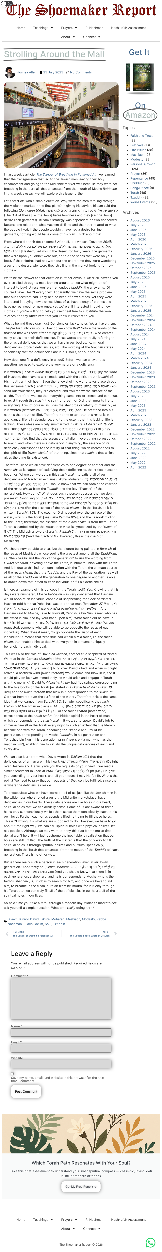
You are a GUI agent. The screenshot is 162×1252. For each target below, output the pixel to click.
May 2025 (138, 292)
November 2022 (142, 434)
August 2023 (140, 391)
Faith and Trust (141, 136)
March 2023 (139, 415)
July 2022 (137, 453)
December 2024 (142, 315)
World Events (140, 202)
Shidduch (137, 183)
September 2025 (143, 273)
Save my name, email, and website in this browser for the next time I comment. (57, 1079)
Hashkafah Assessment (128, 28)
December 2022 (142, 429)
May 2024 (138, 349)
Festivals (136, 145)
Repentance (139, 178)
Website (17, 1058)
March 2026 (139, 244)
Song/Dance (139, 188)
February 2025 (141, 306)
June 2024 (138, 344)
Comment (19, 975)
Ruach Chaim (33, 924)
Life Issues (138, 150)
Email (16, 1042)
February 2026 (141, 249)
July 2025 (137, 282)
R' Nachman (94, 28)
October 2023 (141, 382)
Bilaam (13, 919)
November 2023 (142, 377)
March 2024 (139, 358)
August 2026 (140, 220)
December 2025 (142, 258)
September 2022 (143, 444)
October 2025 (141, 268)
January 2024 (140, 368)
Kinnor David (29, 919)
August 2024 (140, 334)
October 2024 (141, 325)
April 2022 (138, 467)
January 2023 (140, 425)
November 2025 (142, 263)
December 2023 (142, 372)
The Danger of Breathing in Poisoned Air (66, 174)
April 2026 (138, 239)
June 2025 (138, 287)
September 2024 (143, 330)
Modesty (88, 919)
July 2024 (137, 339)
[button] (7, 3)
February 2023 (141, 420)
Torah (134, 193)
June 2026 (138, 230)
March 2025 (139, 301)
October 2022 (141, 439)
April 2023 (138, 410)
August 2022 (140, 448)
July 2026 (137, 225)
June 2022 (138, 458)
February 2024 (141, 363)
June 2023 (138, 401)
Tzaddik (59, 924)
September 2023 (143, 387)
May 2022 (138, 463)
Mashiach (73, 919)
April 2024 (138, 353)
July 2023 (137, 396)
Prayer (135, 174)
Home (20, 28)
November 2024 (142, 320)
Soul (48, 924)
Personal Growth (142, 164)
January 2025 (140, 311)
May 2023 (138, 406)
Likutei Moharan (52, 919)
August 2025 (140, 277)
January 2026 (140, 254)
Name (16, 1026)
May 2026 (138, 235)
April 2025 (138, 296)
